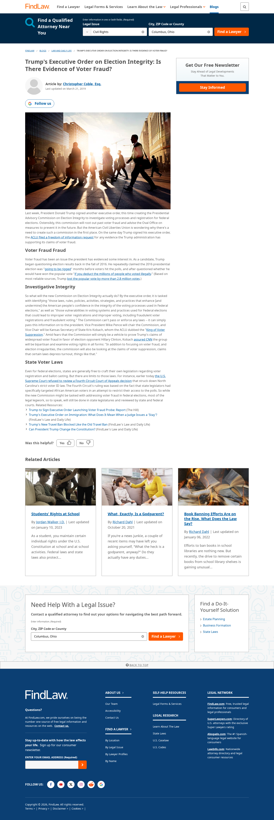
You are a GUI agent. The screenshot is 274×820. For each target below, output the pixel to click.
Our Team (111, 704)
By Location (112, 740)
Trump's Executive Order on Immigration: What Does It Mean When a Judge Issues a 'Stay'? (93, 415)
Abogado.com (216, 734)
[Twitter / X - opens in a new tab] (71, 784)
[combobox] (115, 32)
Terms (29, 808)
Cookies (76, 808)
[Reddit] (91, 784)
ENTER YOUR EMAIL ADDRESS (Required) (51, 757)
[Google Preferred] (101, 784)
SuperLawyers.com (219, 719)
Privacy (42, 808)
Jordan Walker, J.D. (50, 522)
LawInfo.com (215, 749)
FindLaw (29, 50)
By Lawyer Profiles (116, 754)
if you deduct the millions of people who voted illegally (113, 274)
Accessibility (113, 710)
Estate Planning (214, 619)
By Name (110, 761)
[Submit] (82, 765)
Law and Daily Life (61, 50)
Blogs (43, 50)
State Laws (210, 632)
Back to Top (139, 665)
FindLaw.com (215, 704)
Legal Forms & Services (167, 704)
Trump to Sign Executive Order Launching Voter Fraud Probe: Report (77, 410)
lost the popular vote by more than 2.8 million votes (103, 279)
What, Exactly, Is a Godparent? (136, 513)
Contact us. (61, 726)
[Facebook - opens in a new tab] (50, 784)
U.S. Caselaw (161, 740)
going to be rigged (58, 269)
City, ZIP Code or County (166, 24)
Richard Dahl (123, 522)
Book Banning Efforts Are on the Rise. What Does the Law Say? (210, 518)
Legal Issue (91, 24)
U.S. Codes (159, 747)
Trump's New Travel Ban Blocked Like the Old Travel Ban (68, 424)
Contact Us (112, 717)
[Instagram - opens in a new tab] (81, 784)
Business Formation (217, 625)
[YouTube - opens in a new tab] (60, 784)
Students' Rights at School (55, 513)
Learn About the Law (166, 726)
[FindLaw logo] (39, 6)
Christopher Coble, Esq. (82, 84)
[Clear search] (143, 32)
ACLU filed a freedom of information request (62, 237)
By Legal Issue (114, 747)
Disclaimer (59, 808)
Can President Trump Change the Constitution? (62, 429)
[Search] (244, 6)
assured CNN (143, 339)
